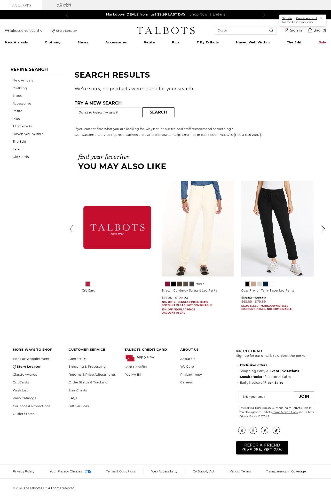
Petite (149, 42)
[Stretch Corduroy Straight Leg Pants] (198, 228)
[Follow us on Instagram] (243, 430)
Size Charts (78, 390)
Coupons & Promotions (31, 406)
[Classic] (88, 284)
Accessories (116, 42)
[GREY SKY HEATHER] (259, 284)
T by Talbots (208, 42)
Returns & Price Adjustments (92, 374)
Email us (189, 135)
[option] (118, 238)
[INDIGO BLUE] (265, 284)
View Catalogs (24, 398)
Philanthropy (191, 374)
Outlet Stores (23, 414)
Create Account (306, 18)
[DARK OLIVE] (185, 284)
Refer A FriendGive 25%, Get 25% (262, 447)
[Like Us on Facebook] (255, 430)
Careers (186, 382)
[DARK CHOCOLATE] (179, 284)
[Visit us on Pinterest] (266, 430)
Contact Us (77, 359)
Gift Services (79, 406)
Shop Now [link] (198, 14)
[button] (156, 357)
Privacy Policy (248, 416)
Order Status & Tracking (88, 382)
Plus (176, 42)
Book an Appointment (31, 359)
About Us (187, 359)
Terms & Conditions (285, 412)
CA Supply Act (204, 471)
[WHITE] (271, 284)
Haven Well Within (253, 42)
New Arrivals (16, 42)
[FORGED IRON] (191, 284)
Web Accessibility (164, 471)
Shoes (83, 42)
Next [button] (323, 228)
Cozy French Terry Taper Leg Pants (267, 290)
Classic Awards (25, 374)
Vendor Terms (240, 471)
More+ (200, 283)
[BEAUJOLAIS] (167, 284)
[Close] (321, 18)
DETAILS (263, 416)
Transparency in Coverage (286, 471)
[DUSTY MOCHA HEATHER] (253, 284)
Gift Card (88, 290)
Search (158, 112)
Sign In (287, 18)
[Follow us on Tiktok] (278, 430)
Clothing (53, 42)
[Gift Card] (118, 228)
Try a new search (98, 103)
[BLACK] (173, 284)
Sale (322, 42)
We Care (187, 366)
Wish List (20, 390)
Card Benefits (136, 367)
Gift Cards (21, 157)
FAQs (73, 398)
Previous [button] (72, 228)
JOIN (304, 396)
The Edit (294, 42)
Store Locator (66, 30)
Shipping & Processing (87, 366)
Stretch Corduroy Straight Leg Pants (189, 290)
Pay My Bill (133, 374)
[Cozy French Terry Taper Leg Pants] (277, 228)
